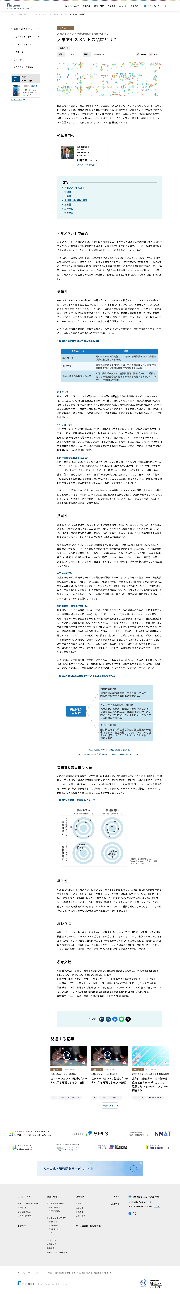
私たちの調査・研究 (55, 1203)
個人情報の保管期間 (62, 1273)
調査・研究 (99, 6)
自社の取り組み (24, 1211)
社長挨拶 (79, 1203)
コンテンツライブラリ (40, 14)
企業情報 (111, 6)
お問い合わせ (153, 6)
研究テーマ (51, 1239)
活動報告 (50, 1248)
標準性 (67, 204)
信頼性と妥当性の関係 (75, 200)
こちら (148, 1202)
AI (53, 1097)
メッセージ (22, 1207)
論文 (50, 1232)
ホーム (12, 14)
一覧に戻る (108, 1105)
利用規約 (96, 1273)
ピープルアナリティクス (69, 1097)
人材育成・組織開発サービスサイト (68, 1168)
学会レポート (54, 1229)
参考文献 (68, 212)
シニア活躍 (139, 1097)
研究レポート (58, 14)
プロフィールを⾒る (86, 164)
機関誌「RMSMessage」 (58, 1252)
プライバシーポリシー (26, 1273)
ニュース (123, 6)
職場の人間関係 (155, 1097)
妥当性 (67, 196)
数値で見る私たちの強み (28, 1203)
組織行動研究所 (54, 1207)
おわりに (68, 208)
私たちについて (72, 6)
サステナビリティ (25, 1216)
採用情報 (134, 6)
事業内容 (86, 6)
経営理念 (79, 1207)
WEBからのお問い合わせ (146, 1196)
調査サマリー (54, 1222)
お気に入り (158, 54)
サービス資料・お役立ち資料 (89, 1225)
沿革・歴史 (80, 1216)
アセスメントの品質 (74, 187)
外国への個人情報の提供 (81, 1273)
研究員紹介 (51, 1244)
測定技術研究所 (54, 1211)
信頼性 (67, 191)
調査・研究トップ (23, 28)
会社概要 (79, 1211)
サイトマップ (106, 1273)
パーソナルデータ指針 (44, 1273)
